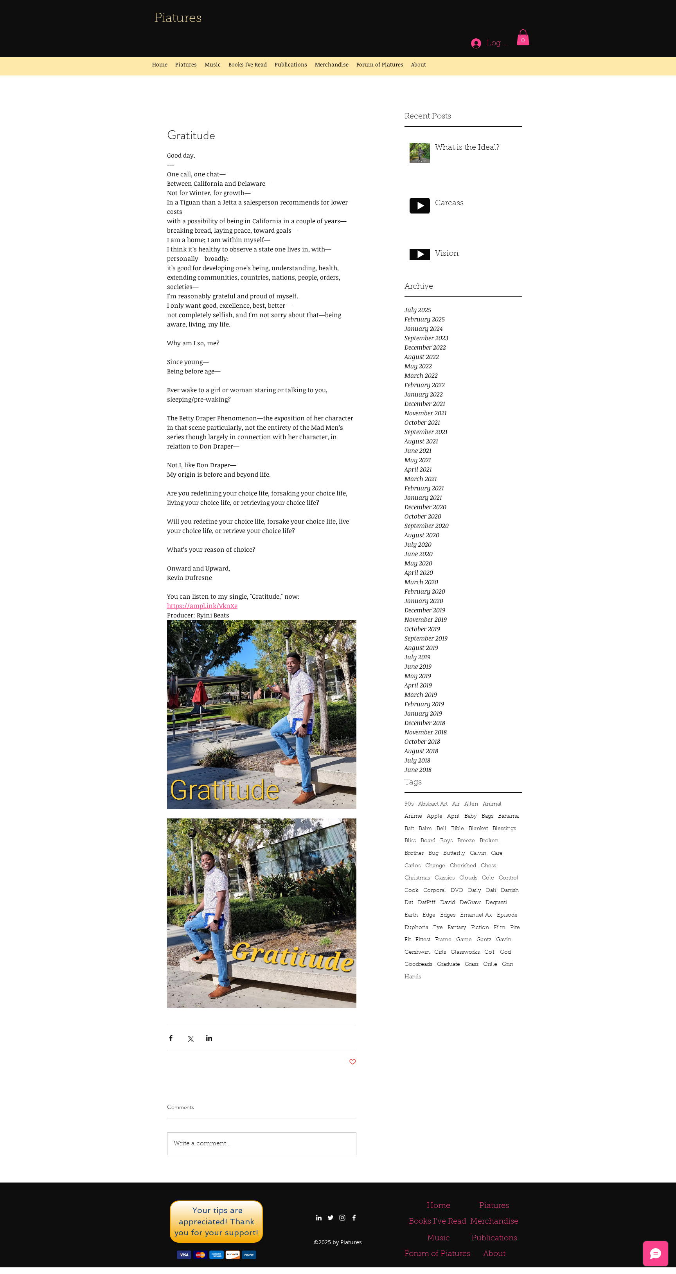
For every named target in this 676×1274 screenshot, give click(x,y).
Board (428, 841)
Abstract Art (433, 804)
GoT (489, 952)
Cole (488, 878)
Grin (507, 964)
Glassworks (465, 952)
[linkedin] (319, 1218)
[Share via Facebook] (170, 1038)
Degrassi (496, 903)
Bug (433, 853)
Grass (471, 964)
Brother (414, 853)
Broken (489, 841)
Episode (507, 915)
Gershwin (417, 952)
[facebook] (354, 1218)
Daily (474, 891)
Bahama (508, 816)
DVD (457, 891)
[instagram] (342, 1218)
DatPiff (426, 903)
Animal (492, 804)
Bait (409, 829)
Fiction (480, 928)
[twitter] (330, 1218)
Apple (434, 816)
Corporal (434, 891)
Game (464, 940)
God (505, 952)
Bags (487, 816)
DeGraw (470, 903)
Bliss (410, 841)
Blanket (478, 829)
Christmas (417, 878)
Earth (411, 915)
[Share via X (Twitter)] (190, 1038)
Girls (440, 952)
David (447, 903)
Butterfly (454, 853)
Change (435, 866)
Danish (510, 891)
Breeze (466, 841)
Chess (488, 866)
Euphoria (416, 928)
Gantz (483, 940)
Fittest (422, 940)
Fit (408, 940)
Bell (441, 829)
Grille (490, 964)
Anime (413, 816)
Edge (428, 915)
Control (508, 878)
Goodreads (418, 964)
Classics (445, 878)
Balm (425, 829)
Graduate (448, 964)
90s (409, 804)
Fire (515, 928)
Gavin (503, 940)
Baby (470, 816)
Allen (471, 804)
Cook (412, 891)
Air (456, 804)
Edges (447, 915)
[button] (523, 37)
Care (497, 853)
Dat (409, 903)
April (453, 816)
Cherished (463, 866)
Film (499, 928)
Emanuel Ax (476, 915)
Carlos (413, 866)
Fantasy (457, 928)
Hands (413, 977)
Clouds (468, 878)
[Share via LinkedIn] (209, 1038)
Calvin (478, 853)
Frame (443, 940)
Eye (438, 928)
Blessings (504, 829)
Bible (457, 829)
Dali (491, 891)
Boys (446, 841)
